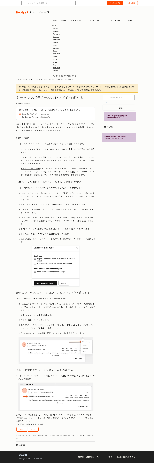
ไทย (54, 65)
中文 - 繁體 (56, 54)
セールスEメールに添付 (30, 168)
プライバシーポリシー (105, 456)
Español (55, 28)
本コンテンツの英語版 (80, 90)
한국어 (55, 62)
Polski (55, 45)
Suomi (55, 51)
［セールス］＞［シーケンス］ (76, 196)
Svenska (56, 48)
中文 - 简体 (56, 68)
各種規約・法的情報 (85, 456)
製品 (27, 110)
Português (56, 34)
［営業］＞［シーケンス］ (73, 193)
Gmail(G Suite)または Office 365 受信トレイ (60, 149)
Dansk (55, 56)
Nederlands (56, 39)
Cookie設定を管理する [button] (126, 456)
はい (21, 429)
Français (56, 37)
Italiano (55, 42)
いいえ (33, 429)
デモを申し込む (115, 3)
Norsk (55, 59)
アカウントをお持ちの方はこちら (64, 76)
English (55, 70)
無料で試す (131, 3)
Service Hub (26, 117)
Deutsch (56, 31)
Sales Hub (26, 113)
